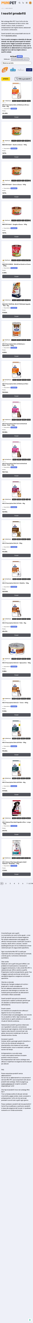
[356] (21, 69)
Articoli (13, 56)
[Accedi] (30, 3)
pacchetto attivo (11, 35)
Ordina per (7, 59)
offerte (5, 79)
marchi (23, 939)
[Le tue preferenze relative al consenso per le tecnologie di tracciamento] (30, 1320)
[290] (12, 69)
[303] (29, 69)
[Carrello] (23, 2)
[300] (4, 69)
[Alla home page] (8, 2)
